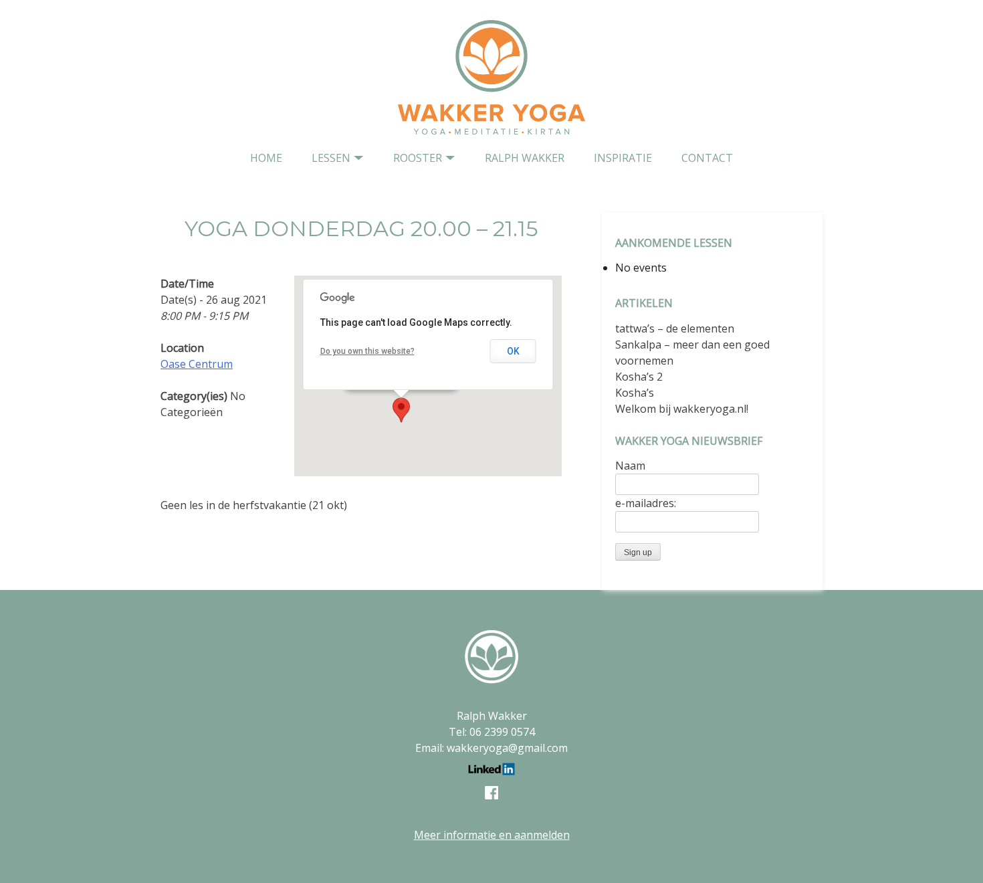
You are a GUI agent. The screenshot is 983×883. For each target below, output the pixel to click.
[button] (401, 410)
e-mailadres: (645, 503)
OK (513, 351)
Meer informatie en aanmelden (492, 834)
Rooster (417, 158)
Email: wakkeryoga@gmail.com (491, 748)
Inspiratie (623, 158)
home (266, 158)
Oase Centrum (196, 364)
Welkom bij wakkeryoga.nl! (681, 408)
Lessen (331, 158)
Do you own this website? (367, 351)
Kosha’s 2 (639, 376)
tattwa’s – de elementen (674, 328)
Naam (630, 465)
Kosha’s (634, 392)
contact (707, 158)
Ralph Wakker (524, 158)
